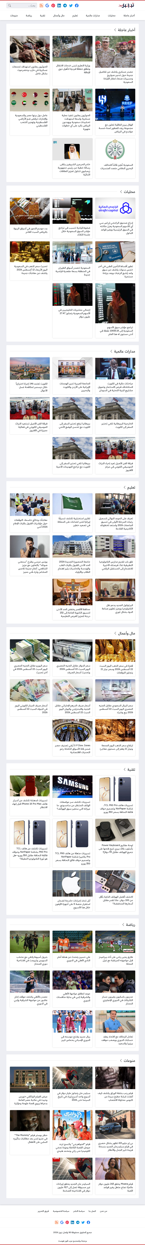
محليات (129, 192)
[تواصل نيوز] (127, 5)
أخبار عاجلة (126, 30)
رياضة (130, 924)
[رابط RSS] (41, 5)
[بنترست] (53, 5)
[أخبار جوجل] (47, 5)
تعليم (131, 487)
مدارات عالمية (124, 351)
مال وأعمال (126, 633)
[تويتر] (70, 5)
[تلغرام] (64, 5)
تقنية (131, 769)
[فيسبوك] (76, 5)
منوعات (129, 1060)
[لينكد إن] (59, 5)
